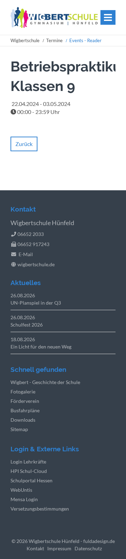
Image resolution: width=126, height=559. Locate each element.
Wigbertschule (25, 40)
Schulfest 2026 (26, 325)
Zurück (24, 143)
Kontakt (35, 548)
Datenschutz (88, 548)
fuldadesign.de (99, 541)
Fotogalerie (22, 392)
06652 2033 (31, 234)
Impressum (59, 548)
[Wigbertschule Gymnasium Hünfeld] (54, 25)
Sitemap (19, 429)
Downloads (22, 420)
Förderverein (24, 401)
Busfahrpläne (25, 410)
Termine (54, 40)
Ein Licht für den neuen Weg (40, 347)
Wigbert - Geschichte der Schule (45, 382)
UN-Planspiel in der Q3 (35, 303)
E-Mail (26, 254)
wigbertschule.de (36, 264)
